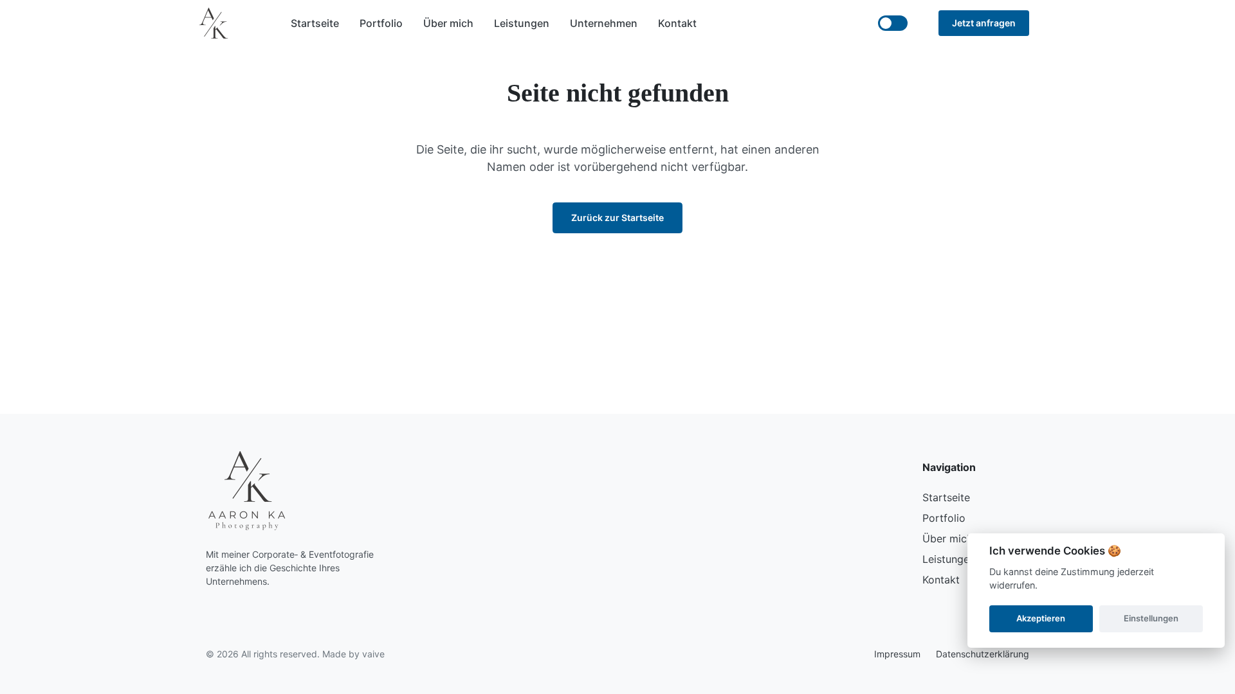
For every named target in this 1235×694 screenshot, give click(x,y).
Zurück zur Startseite (617, 217)
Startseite (315, 23)
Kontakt (677, 23)
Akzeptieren (1040, 618)
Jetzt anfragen (984, 22)
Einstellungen (1151, 618)
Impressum (897, 653)
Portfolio (381, 23)
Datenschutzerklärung (982, 653)
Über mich (448, 23)
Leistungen (521, 23)
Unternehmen (603, 23)
